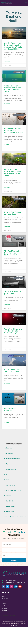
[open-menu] (26, 3)
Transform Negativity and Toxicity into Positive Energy (13, 331)
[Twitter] (7, 586)
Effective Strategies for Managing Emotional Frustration (13, 130)
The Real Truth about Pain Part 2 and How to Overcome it (13, 253)
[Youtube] (20, 586)
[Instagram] (11, 586)
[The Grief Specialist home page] (6, 3)
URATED (15, 625)
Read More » (7, 61)
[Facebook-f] (3, 586)
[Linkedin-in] (16, 586)
